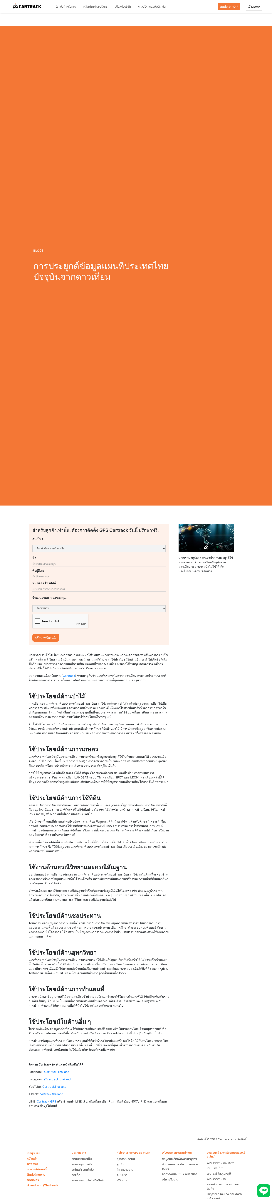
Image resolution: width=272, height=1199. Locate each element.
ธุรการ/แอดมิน (126, 1159)
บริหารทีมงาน (170, 1179)
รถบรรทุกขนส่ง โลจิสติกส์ (88, 1180)
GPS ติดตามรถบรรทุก (220, 1162)
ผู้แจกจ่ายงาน (125, 1169)
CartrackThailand (54, 1086)
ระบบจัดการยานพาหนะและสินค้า (223, 1186)
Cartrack (69, 676)
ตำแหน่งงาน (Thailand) (42, 1185)
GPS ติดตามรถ (216, 1179)
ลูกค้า (120, 1164)
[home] (27, 6)
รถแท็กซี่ (77, 1175)
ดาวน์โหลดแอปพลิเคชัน (152, 6)
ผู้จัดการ (122, 1180)
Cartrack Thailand (56, 1072)
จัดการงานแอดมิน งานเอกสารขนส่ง (180, 1166)
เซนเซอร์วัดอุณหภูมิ (219, 1173)
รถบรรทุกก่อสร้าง (82, 1164)
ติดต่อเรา (33, 1180)
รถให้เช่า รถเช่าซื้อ (83, 1169)
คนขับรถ (122, 1175)
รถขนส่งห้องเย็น (82, 1159)
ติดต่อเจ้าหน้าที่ (229, 6)
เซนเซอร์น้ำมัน (215, 1168)
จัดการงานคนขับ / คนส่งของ (179, 1174)
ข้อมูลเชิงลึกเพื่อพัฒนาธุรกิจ (179, 1159)
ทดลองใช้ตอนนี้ (37, 1169)
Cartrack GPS (46, 1101)
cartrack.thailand (51, 1094)
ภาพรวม (32, 1164)
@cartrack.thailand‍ (57, 1079)
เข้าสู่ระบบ (254, 6)
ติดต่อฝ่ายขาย (36, 1174)
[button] (66, 6)
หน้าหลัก (32, 1158)
